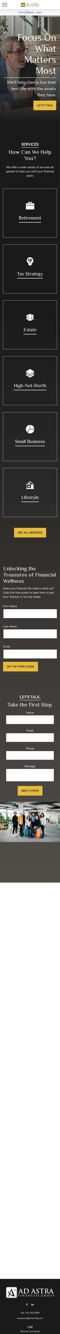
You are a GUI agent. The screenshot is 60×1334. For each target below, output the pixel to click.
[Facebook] (27, 1304)
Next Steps (30, 791)
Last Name (10, 626)
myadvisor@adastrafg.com (30, 1318)
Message (30, 766)
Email (6, 646)
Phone (30, 748)
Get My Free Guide (20, 666)
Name (30, 713)
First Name (10, 606)
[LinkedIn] (32, 1304)
